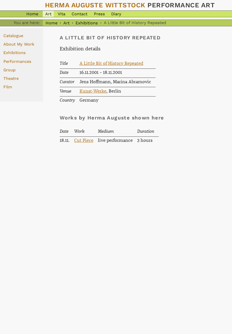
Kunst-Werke (93, 91)
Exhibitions (87, 22)
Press (99, 14)
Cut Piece (83, 140)
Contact (79, 14)
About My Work (18, 44)
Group (9, 70)
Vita (61, 14)
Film (7, 87)
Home (32, 14)
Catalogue (13, 35)
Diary (116, 14)
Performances (17, 61)
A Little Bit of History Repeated (111, 63)
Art (48, 14)
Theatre (11, 78)
